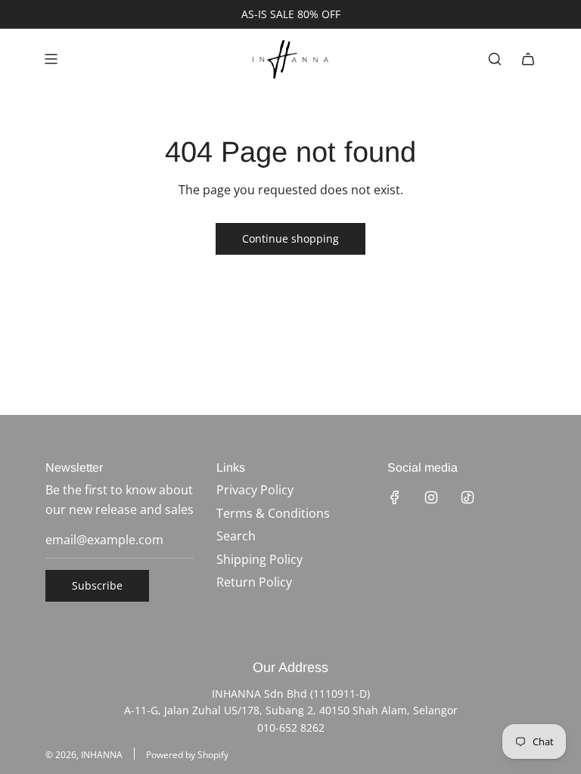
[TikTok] (467, 497)
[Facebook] (395, 497)
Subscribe (97, 585)
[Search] (494, 59)
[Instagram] (431, 497)
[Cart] (528, 59)
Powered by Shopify (187, 754)
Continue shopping (290, 238)
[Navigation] (50, 59)
